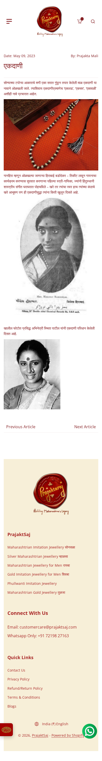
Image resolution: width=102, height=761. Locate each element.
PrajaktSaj (40, 735)
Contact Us (16, 670)
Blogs (11, 706)
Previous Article (20, 427)
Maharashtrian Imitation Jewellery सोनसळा (41, 547)
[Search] (92, 21)
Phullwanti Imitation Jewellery (32, 583)
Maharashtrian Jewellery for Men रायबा (38, 565)
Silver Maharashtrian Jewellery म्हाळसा (37, 556)
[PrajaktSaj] (51, 493)
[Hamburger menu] (9, 21)
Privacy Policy (18, 679)
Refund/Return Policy (25, 688)
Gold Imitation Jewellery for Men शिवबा (38, 574)
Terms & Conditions (23, 697)
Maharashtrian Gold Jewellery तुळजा (36, 592)
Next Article (85, 427)
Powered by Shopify (67, 735)
